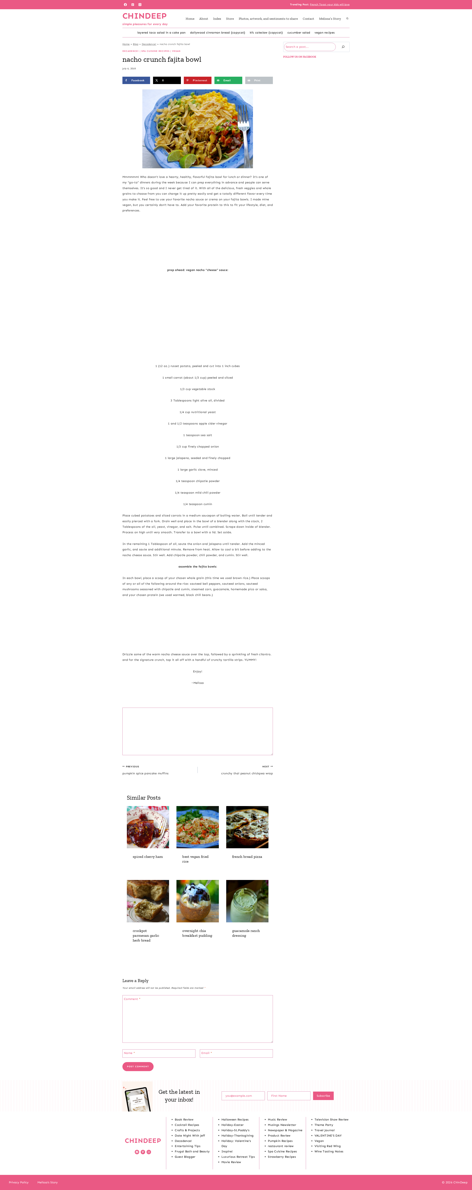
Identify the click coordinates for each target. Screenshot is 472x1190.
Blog (135, 44)
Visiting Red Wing (328, 1146)
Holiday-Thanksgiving (237, 1135)
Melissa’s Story (330, 19)
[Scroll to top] (463, 1176)
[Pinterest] (133, 5)
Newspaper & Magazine (285, 1130)
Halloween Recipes (235, 1119)
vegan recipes (325, 32)
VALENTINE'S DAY (328, 1135)
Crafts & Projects (187, 1130)
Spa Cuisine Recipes (155, 51)
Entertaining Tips (187, 1146)
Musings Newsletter (282, 1125)
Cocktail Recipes (187, 1125)
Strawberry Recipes (282, 1156)
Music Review (277, 1119)
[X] (236, 1182)
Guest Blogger (185, 1156)
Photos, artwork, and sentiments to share (268, 19)
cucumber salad (298, 32)
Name (129, 1053)
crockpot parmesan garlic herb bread (146, 935)
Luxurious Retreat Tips (238, 1156)
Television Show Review (332, 1119)
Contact (308, 19)
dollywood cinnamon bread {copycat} (217, 32)
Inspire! (227, 1151)
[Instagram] (140, 5)
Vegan (176, 51)
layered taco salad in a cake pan (161, 32)
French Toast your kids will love (330, 4)
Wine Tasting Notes (329, 1151)
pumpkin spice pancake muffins (145, 770)
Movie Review (231, 1162)
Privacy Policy (19, 1182)
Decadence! (149, 44)
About (203, 19)
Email (206, 1053)
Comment (132, 999)
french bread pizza (247, 856)
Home (190, 19)
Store (230, 19)
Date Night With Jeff (190, 1135)
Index (217, 19)
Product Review (279, 1135)
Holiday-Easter (232, 1125)
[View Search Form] (347, 18)
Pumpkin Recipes (280, 1141)
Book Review (184, 1119)
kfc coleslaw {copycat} (266, 32)
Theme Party (324, 1125)
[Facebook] (125, 5)
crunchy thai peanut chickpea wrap (247, 770)
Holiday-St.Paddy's (235, 1130)
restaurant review (281, 1146)
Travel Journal (325, 1130)
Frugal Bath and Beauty (192, 1151)
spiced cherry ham (148, 856)
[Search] (343, 47)
